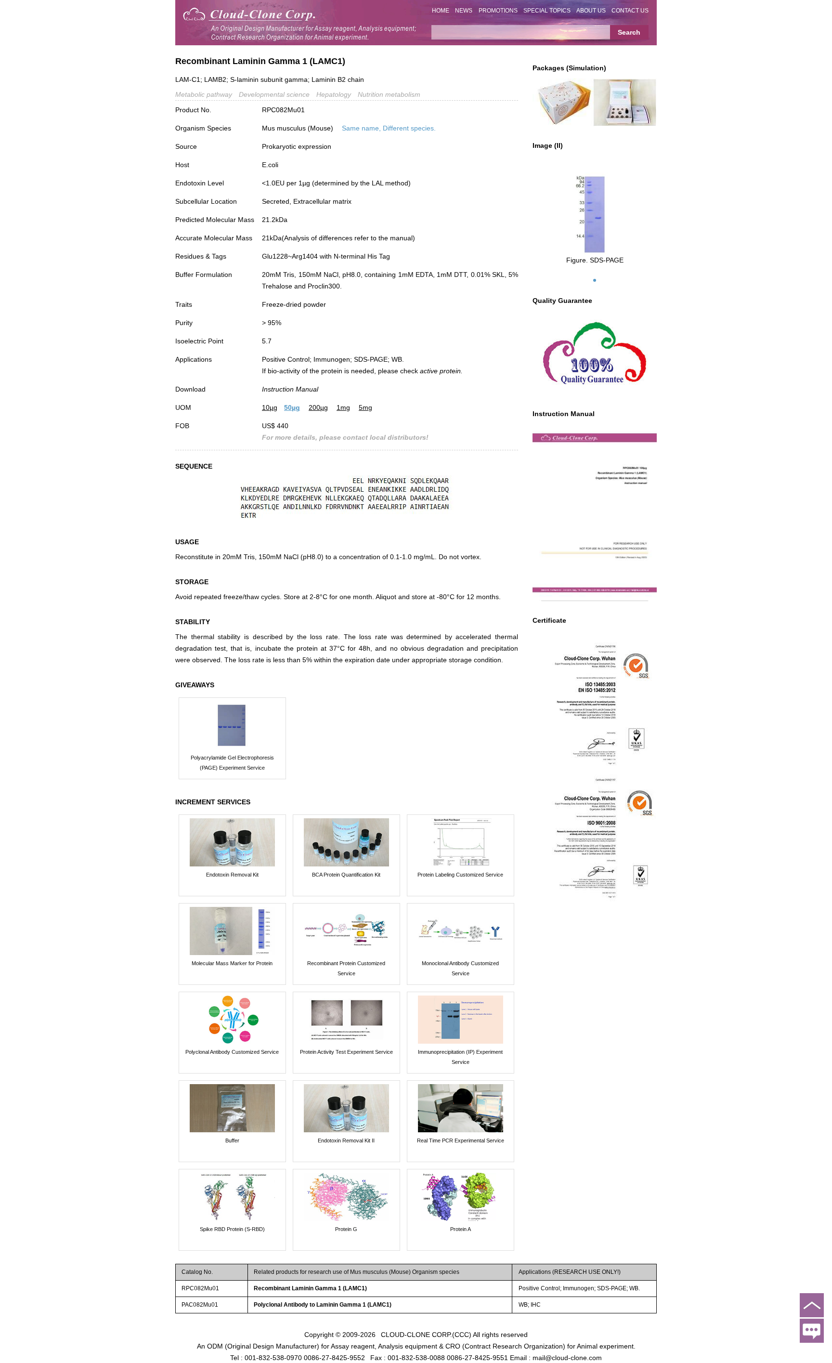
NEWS (463, 10)
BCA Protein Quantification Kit (346, 875)
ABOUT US (591, 10)
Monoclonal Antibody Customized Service (460, 968)
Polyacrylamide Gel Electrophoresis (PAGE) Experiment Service (232, 763)
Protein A (460, 1229)
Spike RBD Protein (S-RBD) (232, 1229)
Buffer (232, 1140)
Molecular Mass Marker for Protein (232, 963)
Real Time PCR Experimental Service (460, 1140)
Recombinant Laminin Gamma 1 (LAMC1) (310, 1288)
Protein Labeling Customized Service (460, 875)
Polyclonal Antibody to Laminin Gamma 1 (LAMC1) (322, 1304)
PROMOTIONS (498, 10)
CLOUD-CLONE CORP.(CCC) (426, 1334)
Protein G (346, 1229)
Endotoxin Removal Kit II (346, 1140)
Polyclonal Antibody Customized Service (232, 1052)
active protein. (441, 371)
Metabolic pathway (203, 94)
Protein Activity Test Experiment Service (346, 1052)
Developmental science (274, 94)
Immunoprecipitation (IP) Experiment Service (460, 1057)
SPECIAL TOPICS (547, 10)
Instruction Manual (290, 389)
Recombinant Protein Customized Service (346, 968)
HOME (440, 10)
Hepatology (333, 94)
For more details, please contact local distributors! (345, 437)
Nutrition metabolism (389, 94)
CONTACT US (630, 10)
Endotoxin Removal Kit (232, 875)
